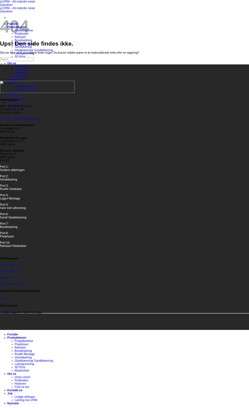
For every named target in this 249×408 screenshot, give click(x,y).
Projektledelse (24, 340)
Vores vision (22, 66)
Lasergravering (24, 363)
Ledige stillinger (25, 396)
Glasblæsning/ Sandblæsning (34, 50)
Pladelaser (22, 344)
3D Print (20, 56)
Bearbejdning (23, 350)
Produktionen (16, 337)
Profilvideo (21, 69)
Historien (20, 73)
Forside (12, 334)
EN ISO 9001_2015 (7, 265)
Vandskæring (23, 357)
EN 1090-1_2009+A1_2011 (10, 271)
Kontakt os (14, 79)
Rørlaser (20, 37)
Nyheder (13, 403)
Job (10, 393)
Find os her (22, 76)
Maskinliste (22, 370)
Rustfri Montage (25, 354)
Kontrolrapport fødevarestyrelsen (14, 284)
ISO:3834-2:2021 (6, 278)
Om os (11, 63)
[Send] (1, 63)
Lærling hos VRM (26, 400)
